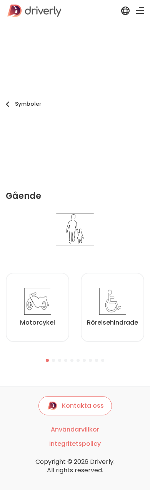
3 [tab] (59, 360)
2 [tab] (53, 360)
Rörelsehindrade (112, 322)
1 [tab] (47, 360)
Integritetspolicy (75, 444)
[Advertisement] (75, 104)
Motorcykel (37, 322)
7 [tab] (84, 360)
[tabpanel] (37, 307)
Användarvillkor (75, 429)
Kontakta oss (83, 405)
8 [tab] (90, 360)
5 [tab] (71, 360)
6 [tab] (78, 360)
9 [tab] (96, 360)
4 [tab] (65, 360)
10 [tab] (102, 360)
